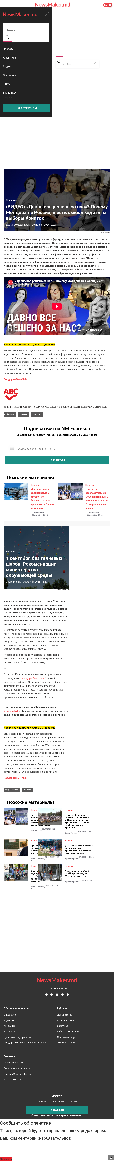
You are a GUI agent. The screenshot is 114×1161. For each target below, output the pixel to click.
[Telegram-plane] (67, 994)
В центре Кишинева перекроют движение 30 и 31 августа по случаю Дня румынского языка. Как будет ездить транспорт (77, 821)
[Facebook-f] (46, 994)
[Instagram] (57, 994)
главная (23, 414)
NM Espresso (64, 1014)
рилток (37, 414)
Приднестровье (66, 1020)
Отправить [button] (6, 1159)
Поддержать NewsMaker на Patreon (25, 1042)
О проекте (10, 1014)
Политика (11, 200)
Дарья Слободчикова (18, 224)
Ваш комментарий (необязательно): (35, 1138)
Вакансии (9, 1031)
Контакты (9, 1025)
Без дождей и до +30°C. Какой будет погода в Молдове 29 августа (77, 874)
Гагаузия (62, 1025)
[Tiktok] (62, 994)
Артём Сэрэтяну (38, 859)
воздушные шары (11, 790)
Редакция (9, 1020)
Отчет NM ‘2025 (66, 1042)
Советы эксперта (67, 1037)
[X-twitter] (51, 994)
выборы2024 (9, 414)
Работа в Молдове (68, 1031)
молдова (27, 790)
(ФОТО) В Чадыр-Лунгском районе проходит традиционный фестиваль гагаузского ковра (79, 849)
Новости (35, 485)
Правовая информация (17, 1037)
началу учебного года (33, 678)
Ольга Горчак (38, 512)
